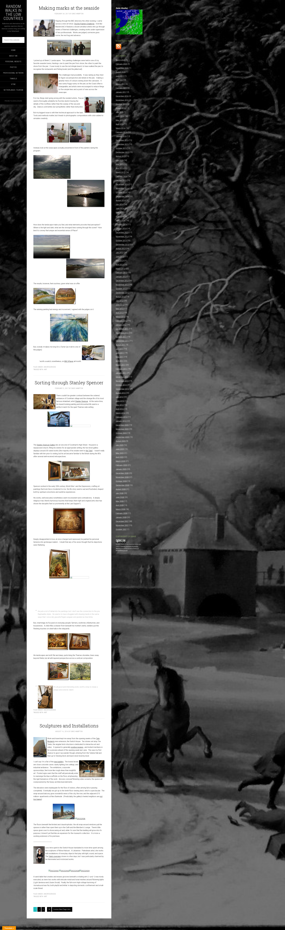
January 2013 (121, 277)
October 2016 (121, 104)
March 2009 (120, 461)
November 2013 (122, 236)
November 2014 (122, 188)
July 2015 (119, 160)
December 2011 (122, 329)
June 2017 (120, 76)
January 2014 (121, 228)
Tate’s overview (55, 856)
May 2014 (120, 212)
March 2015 (120, 172)
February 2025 (121, 64)
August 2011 (121, 345)
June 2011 (120, 353)
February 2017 (121, 88)
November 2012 (122, 285)
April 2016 (120, 124)
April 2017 (120, 80)
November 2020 (122, 68)
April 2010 (120, 409)
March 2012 (120, 317)
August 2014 (121, 200)
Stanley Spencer (81, 401)
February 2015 (121, 176)
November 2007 (122, 525)
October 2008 (121, 481)
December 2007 (122, 521)
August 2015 (121, 156)
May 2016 (120, 120)
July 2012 (119, 301)
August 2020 (121, 72)
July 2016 (119, 112)
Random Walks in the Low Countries (13, 12)
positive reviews (77, 747)
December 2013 (122, 232)
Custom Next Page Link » (62, 909)
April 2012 (120, 313)
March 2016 (120, 128)
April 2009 (120, 457)
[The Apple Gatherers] (80, 426)
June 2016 (120, 116)
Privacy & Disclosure (13, 101)
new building (58, 762)
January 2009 (121, 469)
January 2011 (121, 373)
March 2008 (120, 509)
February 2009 (121, 465)
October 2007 (121, 529)
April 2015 (120, 168)
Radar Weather (122, 8)
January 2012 (121, 325)
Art (45, 369)
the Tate (89, 451)
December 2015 (122, 140)
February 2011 (121, 369)
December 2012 (122, 281)
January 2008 (121, 517)
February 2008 (121, 513)
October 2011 (121, 337)
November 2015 (122, 144)
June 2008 (120, 497)
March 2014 (120, 220)
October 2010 (121, 385)
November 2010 (122, 381)
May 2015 (120, 164)
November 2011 (122, 333)
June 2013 (120, 257)
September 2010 (122, 389)
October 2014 (121, 192)
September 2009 (122, 437)
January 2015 (121, 180)
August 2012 (121, 297)
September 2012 (122, 293)
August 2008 (121, 489)
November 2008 (122, 477)
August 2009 (121, 441)
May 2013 (120, 261)
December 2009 (122, 425)
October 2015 (121, 148)
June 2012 (120, 305)
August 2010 (121, 393)
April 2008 (120, 505)
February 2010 (121, 417)
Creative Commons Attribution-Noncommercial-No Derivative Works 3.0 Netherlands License (127, 548)
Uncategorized (50, 367)
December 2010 (122, 377)
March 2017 (120, 84)
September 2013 (122, 244)
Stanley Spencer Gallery (46, 445)
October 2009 (121, 433)
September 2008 (122, 485)
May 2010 (120, 405)
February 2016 (121, 132)
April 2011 (120, 361)
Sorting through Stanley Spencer (69, 383)
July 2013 (119, 252)
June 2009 (120, 449)
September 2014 (122, 196)
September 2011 (122, 341)
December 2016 (122, 96)
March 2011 (120, 365)
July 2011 (119, 349)
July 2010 (119, 397)
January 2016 (121, 136)
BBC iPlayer (68, 361)
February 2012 (121, 321)
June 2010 (120, 401)
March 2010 (120, 413)
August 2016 (121, 108)
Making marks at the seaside (69, 8)
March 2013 (120, 269)
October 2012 (121, 289)
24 (49, 909)
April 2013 (120, 265)
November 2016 (122, 100)
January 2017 (121, 92)
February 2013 (121, 273)
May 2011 (120, 357)
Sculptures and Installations (69, 726)
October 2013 (121, 240)
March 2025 (120, 60)
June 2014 (120, 208)
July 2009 (119, 445)
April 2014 (120, 216)
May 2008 (120, 501)
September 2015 (122, 152)
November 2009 (122, 429)
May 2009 (120, 453)
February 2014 (121, 224)
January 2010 (121, 421)
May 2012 (120, 309)
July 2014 (119, 204)
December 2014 (122, 184)
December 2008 (122, 473)
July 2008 (119, 493)
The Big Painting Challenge (84, 24)
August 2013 (121, 248)
